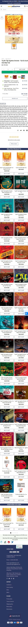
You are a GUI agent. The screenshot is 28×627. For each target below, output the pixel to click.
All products (8, 58)
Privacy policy (9, 598)
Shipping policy (10, 604)
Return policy (9, 606)
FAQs (8, 589)
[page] (2, 12)
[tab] (10, 532)
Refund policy (9, 609)
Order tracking (10, 587)
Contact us (9, 584)
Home (3, 58)
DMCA (8, 592)
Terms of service (10, 601)
